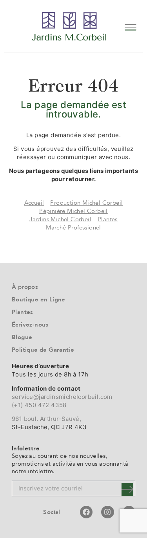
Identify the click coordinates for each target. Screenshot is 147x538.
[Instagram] (107, 512)
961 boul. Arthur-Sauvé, (46, 418)
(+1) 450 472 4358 (39, 405)
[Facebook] (86, 512)
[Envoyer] (127, 489)
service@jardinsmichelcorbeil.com (62, 396)
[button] (130, 26)
